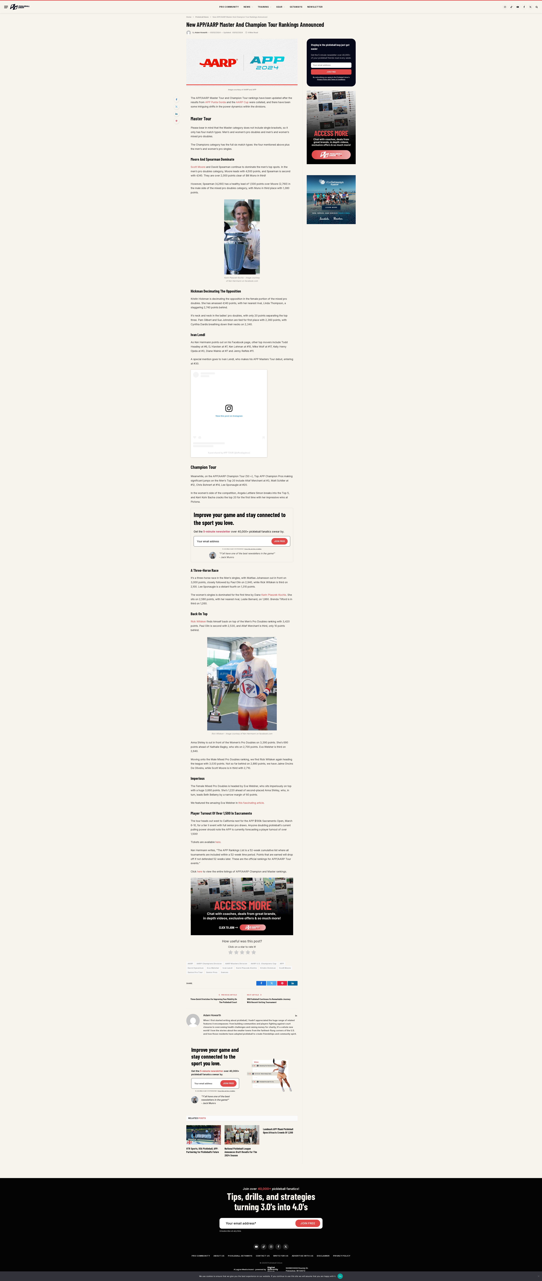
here (217, 842)
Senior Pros (211, 972)
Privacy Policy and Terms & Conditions (253, 549)
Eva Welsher (213, 968)
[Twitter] (176, 106)
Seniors (224, 972)
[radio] (230, 953)
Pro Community (229, 7)
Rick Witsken (198, 621)
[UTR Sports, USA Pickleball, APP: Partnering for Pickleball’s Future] (203, 1135)
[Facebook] (176, 99)
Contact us (263, 1256)
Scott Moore (198, 166)
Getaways (296, 7)
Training (263, 7)
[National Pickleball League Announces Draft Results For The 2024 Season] (242, 1135)
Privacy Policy (341, 1256)
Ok (340, 1276)
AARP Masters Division (236, 963)
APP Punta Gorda (215, 102)
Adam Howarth (201, 32)
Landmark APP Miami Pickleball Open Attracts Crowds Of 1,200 (278, 1131)
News (247, 7)
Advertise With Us (302, 1256)
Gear (279, 7)
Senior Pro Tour (195, 972)
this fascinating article (251, 802)
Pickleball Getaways (240, 1256)
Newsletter (315, 7)
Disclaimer (323, 1256)
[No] (538, 1276)
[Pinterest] (176, 121)
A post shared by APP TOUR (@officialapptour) (229, 453)
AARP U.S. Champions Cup (263, 963)
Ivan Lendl (228, 968)
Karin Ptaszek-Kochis (273, 594)
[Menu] (6, 7)
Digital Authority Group (272, 1269)
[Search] (536, 7)
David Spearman (196, 968)
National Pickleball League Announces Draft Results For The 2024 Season (241, 1152)
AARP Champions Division (209, 963)
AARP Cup (242, 102)
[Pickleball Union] (20, 7)
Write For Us (280, 1256)
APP (282, 963)
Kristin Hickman (268, 968)
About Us (219, 1256)
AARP (190, 963)
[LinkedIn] (176, 114)
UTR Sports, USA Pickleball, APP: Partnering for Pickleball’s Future (202, 1150)
